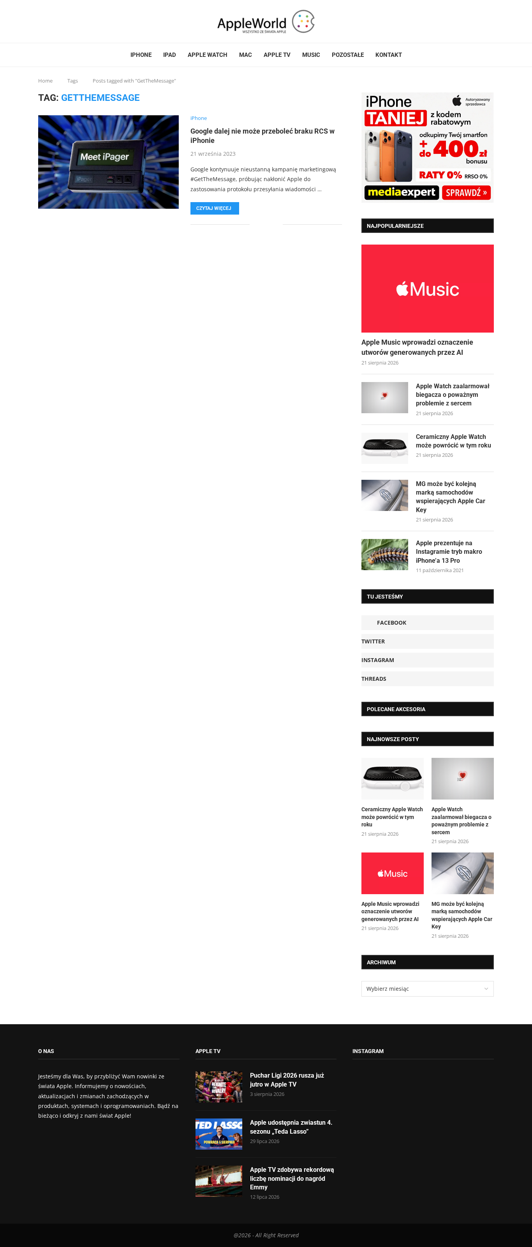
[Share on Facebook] (261, 224)
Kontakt (388, 54)
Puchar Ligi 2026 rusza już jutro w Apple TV (287, 1080)
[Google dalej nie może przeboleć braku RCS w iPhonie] (108, 162)
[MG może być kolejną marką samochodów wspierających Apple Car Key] (384, 495)
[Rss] (62, 21)
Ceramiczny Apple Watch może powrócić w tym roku (453, 441)
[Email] (67, 21)
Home (45, 80)
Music (311, 54)
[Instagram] (53, 21)
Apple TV (277, 54)
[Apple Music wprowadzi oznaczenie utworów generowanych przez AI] (427, 289)
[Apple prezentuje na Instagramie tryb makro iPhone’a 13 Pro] (384, 554)
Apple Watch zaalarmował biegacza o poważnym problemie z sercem (453, 394)
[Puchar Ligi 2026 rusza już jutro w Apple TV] (219, 1087)
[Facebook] (41, 21)
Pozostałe (348, 54)
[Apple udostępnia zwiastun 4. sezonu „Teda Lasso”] (219, 1134)
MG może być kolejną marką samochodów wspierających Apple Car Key (450, 497)
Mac (245, 54)
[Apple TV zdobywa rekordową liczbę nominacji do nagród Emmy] (219, 1181)
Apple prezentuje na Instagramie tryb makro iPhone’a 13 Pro (449, 551)
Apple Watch (207, 54)
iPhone (140, 54)
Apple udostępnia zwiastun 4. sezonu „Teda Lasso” (291, 1127)
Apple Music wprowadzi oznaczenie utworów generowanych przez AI (417, 347)
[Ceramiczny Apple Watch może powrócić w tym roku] (384, 448)
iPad (169, 54)
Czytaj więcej (213, 208)
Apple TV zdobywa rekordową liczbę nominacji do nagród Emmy (292, 1178)
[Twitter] (48, 21)
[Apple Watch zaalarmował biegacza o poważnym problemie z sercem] (384, 397)
